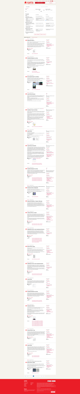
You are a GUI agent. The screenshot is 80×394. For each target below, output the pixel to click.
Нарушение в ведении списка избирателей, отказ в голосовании (50, 25)
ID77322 (43, 108)
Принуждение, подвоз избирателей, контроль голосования (29, 26)
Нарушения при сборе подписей (29, 21)
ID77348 (28, 75)
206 (46, 168)
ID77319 (28, 144)
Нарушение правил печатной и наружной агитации (30, 19)
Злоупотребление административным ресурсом (29, 18)
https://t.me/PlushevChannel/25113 (35, 356)
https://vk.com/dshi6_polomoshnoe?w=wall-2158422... (37, 325)
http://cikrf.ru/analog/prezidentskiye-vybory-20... (37, 238)
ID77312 (28, 185)
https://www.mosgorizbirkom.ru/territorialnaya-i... (37, 163)
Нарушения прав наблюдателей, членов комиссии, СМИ (50, 23)
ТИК (25, 11)
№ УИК (41, 11)
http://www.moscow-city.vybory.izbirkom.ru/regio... (37, 164)
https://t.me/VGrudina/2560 (35, 53)
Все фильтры (27, 8)
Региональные (37, 14)
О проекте (25, 385)
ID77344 (28, 92)
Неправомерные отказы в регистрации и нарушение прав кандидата (40, 18)
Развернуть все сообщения (34, 37)
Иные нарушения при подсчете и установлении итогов (39, 30)
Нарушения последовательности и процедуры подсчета (29, 29)
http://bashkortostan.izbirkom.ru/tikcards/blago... (37, 300)
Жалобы (25, 384)
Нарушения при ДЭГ (28, 27)
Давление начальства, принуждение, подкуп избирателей (40, 19)
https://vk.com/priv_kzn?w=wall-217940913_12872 (37, 126)
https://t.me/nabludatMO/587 (35, 196)
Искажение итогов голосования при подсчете (39, 29)
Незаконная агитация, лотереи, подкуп (39, 26)
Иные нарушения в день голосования (49, 26)
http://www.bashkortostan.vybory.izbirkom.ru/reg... (37, 178)
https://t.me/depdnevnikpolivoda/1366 (36, 89)
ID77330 (28, 108)
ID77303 (28, 211)
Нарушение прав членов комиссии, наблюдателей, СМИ (29, 20)
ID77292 (28, 262)
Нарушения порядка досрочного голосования (49, 19)
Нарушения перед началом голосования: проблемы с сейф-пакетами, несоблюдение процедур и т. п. (30, 24)
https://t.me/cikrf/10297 (34, 71)
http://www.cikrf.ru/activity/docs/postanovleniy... (37, 274)
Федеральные (27, 14)
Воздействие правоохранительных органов (40, 20)
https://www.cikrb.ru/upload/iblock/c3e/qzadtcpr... (37, 177)
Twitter (31, 384)
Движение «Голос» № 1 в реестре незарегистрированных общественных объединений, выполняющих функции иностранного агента (29, 390)
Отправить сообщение (40, 2)
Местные (47, 14)
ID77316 (28, 167)
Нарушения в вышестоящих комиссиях (29, 30)
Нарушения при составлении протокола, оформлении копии (50, 29)
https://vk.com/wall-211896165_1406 (36, 72)
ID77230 (28, 304)
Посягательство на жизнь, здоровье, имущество (29, 33)
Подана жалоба (48, 283)
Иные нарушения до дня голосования (49, 20)
